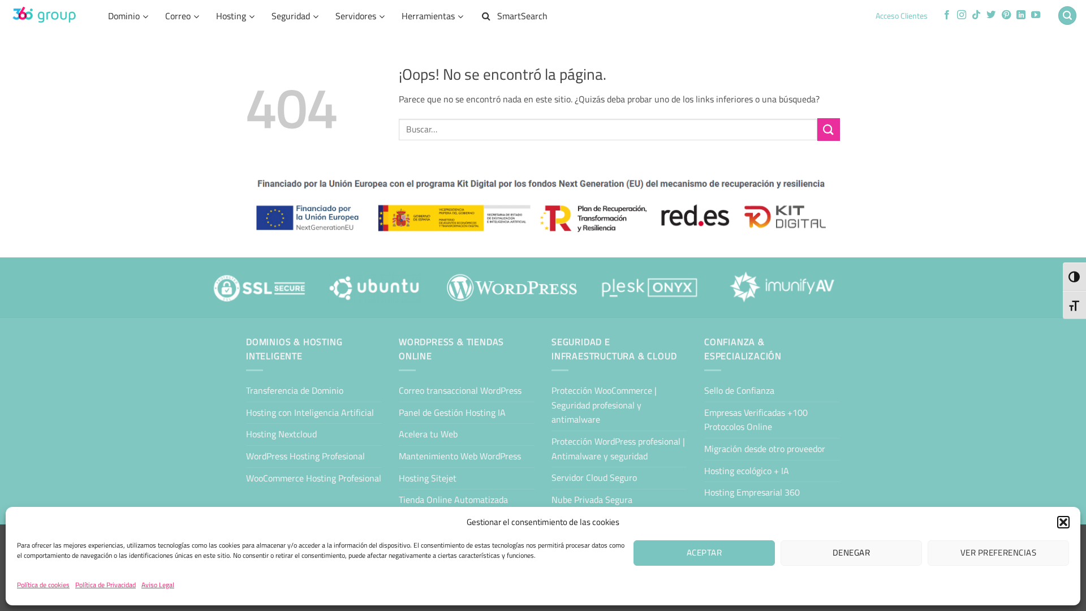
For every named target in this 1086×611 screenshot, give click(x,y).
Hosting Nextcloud (281, 433)
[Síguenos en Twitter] (991, 15)
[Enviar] (828, 129)
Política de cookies (43, 584)
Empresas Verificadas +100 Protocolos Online (756, 420)
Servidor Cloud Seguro (594, 477)
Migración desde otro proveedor (764, 448)
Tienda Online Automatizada (453, 499)
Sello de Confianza (739, 390)
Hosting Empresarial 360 (752, 492)
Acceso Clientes (902, 15)
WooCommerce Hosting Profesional (313, 478)
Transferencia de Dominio (294, 390)
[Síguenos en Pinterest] (1006, 15)
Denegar (851, 552)
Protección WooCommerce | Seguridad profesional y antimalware (604, 405)
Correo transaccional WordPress (460, 390)
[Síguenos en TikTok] (976, 15)
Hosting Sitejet (427, 478)
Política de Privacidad (105, 584)
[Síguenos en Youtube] (1035, 15)
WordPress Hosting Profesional (305, 456)
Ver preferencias (998, 552)
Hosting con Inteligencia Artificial (310, 412)
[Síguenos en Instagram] (961, 15)
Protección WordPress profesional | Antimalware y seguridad (618, 448)
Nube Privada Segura (591, 499)
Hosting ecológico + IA (746, 470)
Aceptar (704, 552)
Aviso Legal (157, 584)
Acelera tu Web (428, 433)
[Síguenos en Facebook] (946, 15)
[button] (1063, 522)
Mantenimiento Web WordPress (460, 456)
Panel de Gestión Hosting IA (452, 412)
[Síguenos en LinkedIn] (1020, 15)
